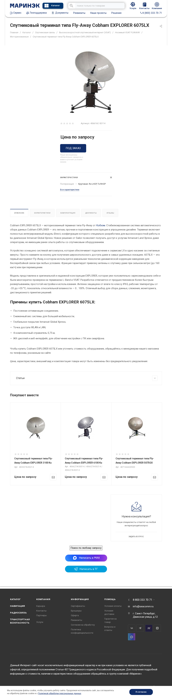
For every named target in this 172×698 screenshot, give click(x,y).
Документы (61, 12)
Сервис (17, 12)
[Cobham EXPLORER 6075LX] (91, 82)
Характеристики (42, 213)
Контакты (41, 610)
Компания (43, 599)
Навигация (17, 606)
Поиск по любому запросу (86, 547)
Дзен (157, 628)
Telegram (140, 628)
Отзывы (110, 213)
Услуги (39, 622)
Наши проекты (98, 13)
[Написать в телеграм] (86, 571)
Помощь (110, 599)
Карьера (40, 606)
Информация (80, 599)
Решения (116, 13)
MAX (131, 636)
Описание (19, 213)
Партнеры (41, 615)
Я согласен (141, 692)
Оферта (75, 615)
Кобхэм (100, 225)
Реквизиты (79, 13)
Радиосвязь (18, 612)
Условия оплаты (113, 606)
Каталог (55, 5)
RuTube (148, 628)
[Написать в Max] (86, 557)
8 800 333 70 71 (142, 600)
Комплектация (67, 213)
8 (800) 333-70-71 (152, 13)
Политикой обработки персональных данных (59, 693)
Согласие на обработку (83, 625)
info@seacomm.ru (143, 606)
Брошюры (76, 610)
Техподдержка (38, 12)
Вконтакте (131, 628)
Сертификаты (78, 606)
